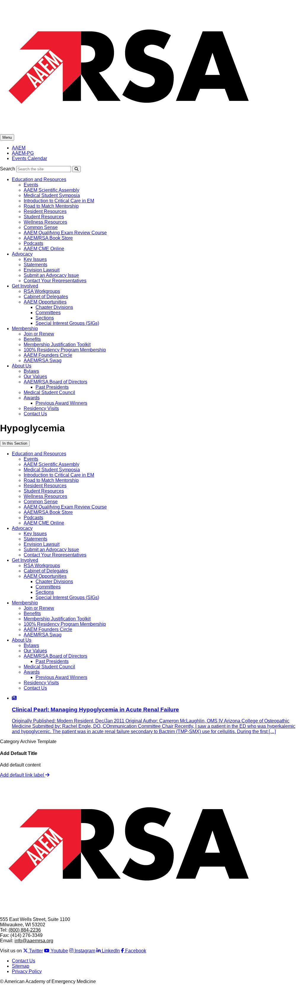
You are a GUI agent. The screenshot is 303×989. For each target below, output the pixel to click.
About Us (21, 365)
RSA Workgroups (42, 291)
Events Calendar (29, 158)
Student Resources (44, 216)
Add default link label (22, 774)
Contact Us (35, 413)
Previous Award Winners (61, 403)
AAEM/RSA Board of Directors (55, 381)
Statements (35, 264)
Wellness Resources (45, 222)
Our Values (35, 376)
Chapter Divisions (54, 307)
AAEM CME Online (44, 248)
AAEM (18, 147)
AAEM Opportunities (45, 301)
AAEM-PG (23, 153)
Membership (25, 328)
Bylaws (31, 371)
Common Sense (41, 227)
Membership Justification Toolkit (57, 344)
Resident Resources (45, 211)
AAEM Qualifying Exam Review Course (65, 232)
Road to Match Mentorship (51, 206)
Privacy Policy (27, 971)
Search (7, 168)
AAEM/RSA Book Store (48, 238)
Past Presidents (52, 387)
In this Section (14, 443)
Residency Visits (41, 408)
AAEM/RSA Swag (43, 360)
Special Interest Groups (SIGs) (67, 323)
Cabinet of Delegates (46, 296)
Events (31, 184)
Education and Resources (39, 179)
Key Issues (35, 259)
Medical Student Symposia (52, 195)
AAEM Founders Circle (48, 355)
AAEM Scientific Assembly (51, 190)
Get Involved (25, 285)
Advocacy (22, 253)
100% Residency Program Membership (65, 349)
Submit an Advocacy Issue (51, 275)
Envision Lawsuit (41, 269)
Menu (7, 137)
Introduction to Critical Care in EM (59, 200)
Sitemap (20, 966)
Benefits (32, 339)
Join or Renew (39, 333)
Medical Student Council (49, 392)
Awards (32, 397)
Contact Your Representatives (55, 280)
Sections (45, 317)
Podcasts (33, 243)
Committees (48, 312)
